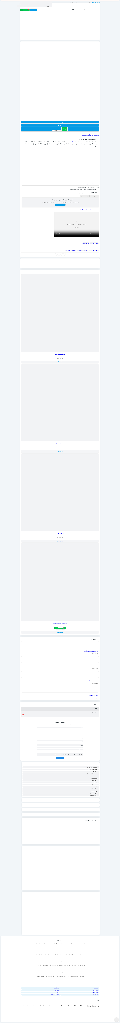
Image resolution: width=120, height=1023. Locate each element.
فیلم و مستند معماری (93, 793)
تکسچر (97, 250)
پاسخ (23, 714)
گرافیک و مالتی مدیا (93, 795)
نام (82, 740)
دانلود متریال (73, 250)
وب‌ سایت (81, 749)
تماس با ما (57, 990)
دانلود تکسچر (80, 250)
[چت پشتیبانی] (116, 1019)
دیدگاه (81, 727)
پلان (96, 775)
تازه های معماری (94, 791)
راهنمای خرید (95, 990)
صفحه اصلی (95, 988)
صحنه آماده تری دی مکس (92, 769)
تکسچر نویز (86, 250)
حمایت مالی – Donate (55, 994)
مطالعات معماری (94, 778)
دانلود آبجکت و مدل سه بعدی (92, 767)
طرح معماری (95, 782)
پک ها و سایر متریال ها (94, 243)
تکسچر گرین (92, 250)
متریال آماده (68, 250)
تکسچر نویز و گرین (70, 141)
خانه (99, 9)
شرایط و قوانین (95, 994)
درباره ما (57, 992)
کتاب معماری (95, 786)
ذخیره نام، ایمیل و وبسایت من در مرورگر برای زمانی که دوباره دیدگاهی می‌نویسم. (67, 754)
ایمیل (81, 745)
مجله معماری (91, 9)
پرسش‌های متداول (94, 992)
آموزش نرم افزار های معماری (91, 773)
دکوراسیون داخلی (94, 788)
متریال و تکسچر (86, 243)
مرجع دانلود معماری (89, 1020)
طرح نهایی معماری (93, 784)
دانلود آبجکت (56, 988)
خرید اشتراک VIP (74, 9)
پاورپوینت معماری (94, 780)
